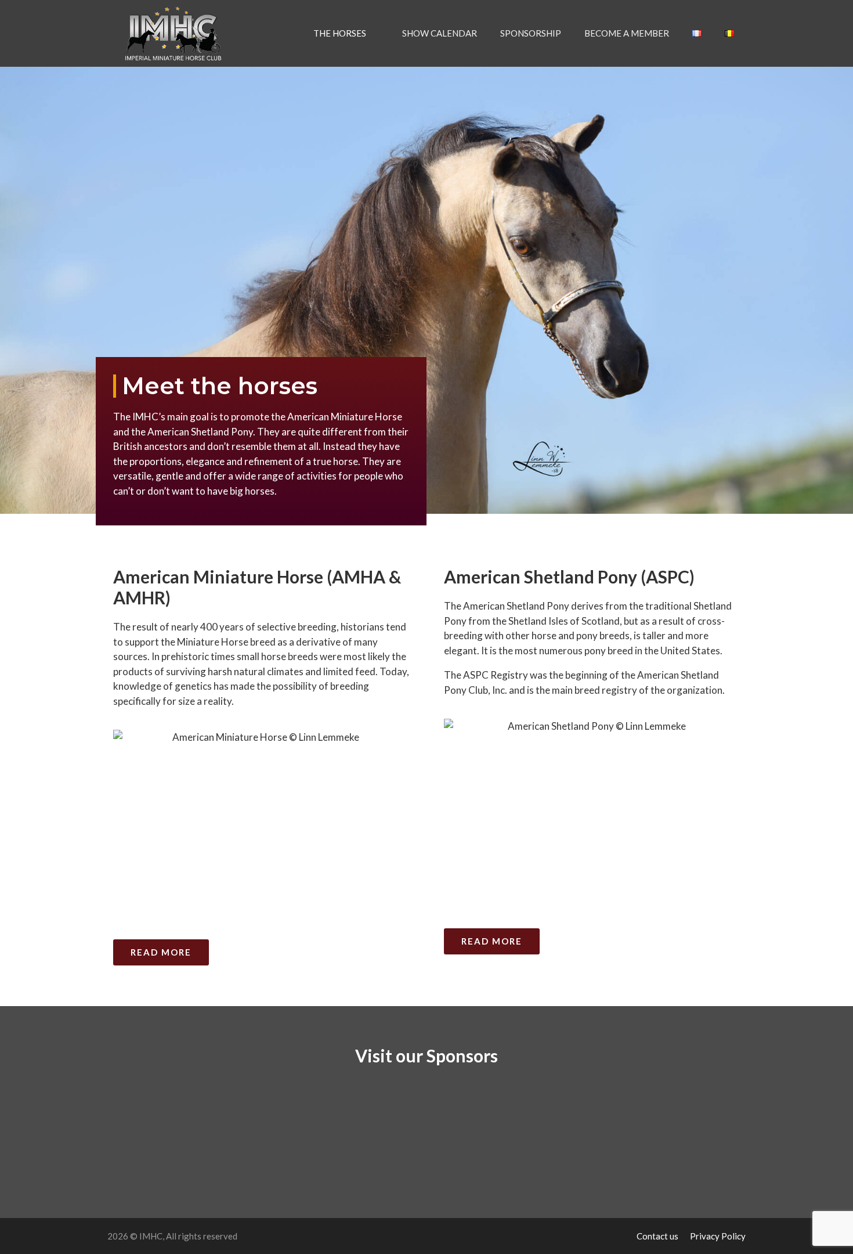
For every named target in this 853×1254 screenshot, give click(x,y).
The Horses (339, 33)
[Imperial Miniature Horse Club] (176, 33)
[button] (112, 1117)
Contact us (657, 1236)
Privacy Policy (718, 1236)
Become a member (626, 33)
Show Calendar (439, 33)
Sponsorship (530, 33)
